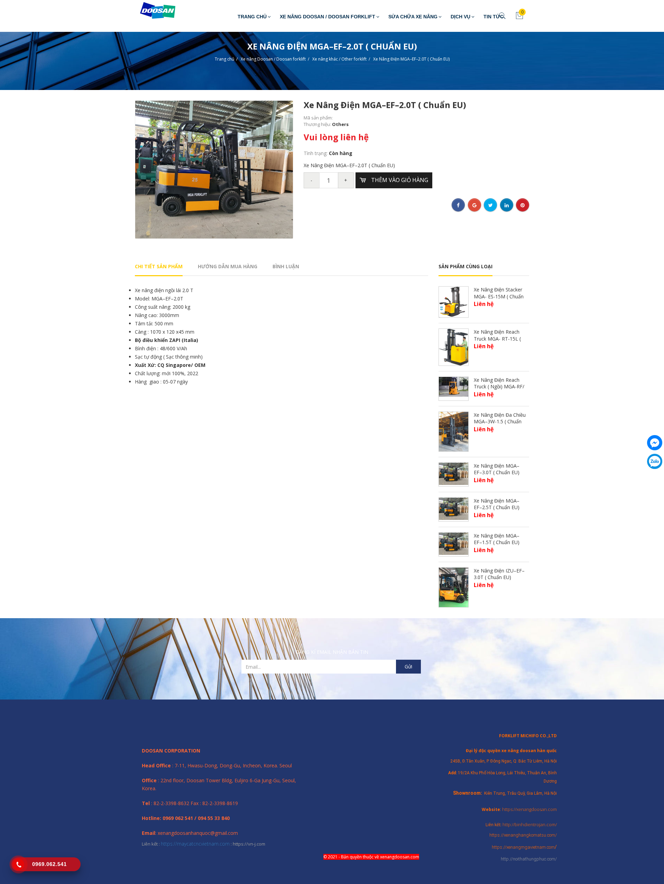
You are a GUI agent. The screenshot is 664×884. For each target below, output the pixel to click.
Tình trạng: (316, 153)
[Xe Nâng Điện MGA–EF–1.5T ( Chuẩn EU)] (454, 543)
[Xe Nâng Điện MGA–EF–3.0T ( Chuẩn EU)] (454, 473)
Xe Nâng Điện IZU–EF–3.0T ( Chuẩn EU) (499, 574)
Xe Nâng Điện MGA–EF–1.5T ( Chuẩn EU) (496, 539)
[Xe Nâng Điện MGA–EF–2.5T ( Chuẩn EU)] (454, 508)
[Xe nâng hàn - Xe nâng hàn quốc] (152, 11)
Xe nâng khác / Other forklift (339, 59)
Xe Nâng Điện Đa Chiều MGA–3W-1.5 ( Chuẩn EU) (500, 422)
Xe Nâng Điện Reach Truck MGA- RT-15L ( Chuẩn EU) (497, 338)
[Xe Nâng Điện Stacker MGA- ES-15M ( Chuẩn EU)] (454, 301)
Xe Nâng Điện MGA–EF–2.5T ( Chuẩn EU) (496, 504)
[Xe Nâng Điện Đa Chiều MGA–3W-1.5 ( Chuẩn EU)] (454, 431)
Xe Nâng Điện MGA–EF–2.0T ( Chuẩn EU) (411, 59)
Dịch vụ (460, 16)
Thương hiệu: (318, 124)
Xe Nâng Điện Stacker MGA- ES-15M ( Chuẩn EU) (499, 296)
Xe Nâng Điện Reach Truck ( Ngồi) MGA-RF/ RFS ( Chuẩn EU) (499, 387)
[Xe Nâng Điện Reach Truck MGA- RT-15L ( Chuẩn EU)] (454, 346)
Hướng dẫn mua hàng (227, 266)
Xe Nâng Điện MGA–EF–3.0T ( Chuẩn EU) (496, 469)
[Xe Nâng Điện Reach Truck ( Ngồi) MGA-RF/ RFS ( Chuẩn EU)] (454, 386)
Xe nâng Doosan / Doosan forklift (327, 16)
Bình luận (286, 266)
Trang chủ (252, 16)
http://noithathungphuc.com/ (529, 859)
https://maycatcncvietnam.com (195, 843)
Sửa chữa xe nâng (412, 16)
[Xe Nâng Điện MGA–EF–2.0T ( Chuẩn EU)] (214, 169)
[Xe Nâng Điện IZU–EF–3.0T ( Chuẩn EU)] (454, 587)
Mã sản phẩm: (318, 118)
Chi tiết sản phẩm (159, 266)
